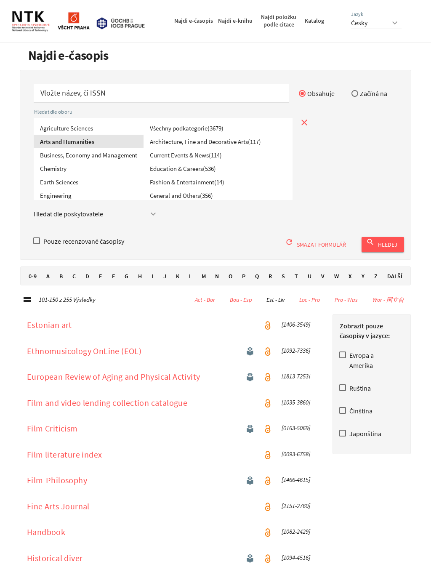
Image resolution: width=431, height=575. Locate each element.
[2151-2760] (296, 506)
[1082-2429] (296, 531)
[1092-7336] (296, 350)
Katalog (314, 20)
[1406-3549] (296, 324)
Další (394, 276)
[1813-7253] (296, 376)
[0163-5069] (296, 428)
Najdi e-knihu (235, 20)
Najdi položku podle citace (278, 20)
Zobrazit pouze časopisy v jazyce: (365, 331)
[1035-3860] (296, 402)
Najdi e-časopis (193, 20)
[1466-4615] (296, 480)
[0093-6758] (296, 454)
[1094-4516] (296, 558)
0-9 (33, 276)
